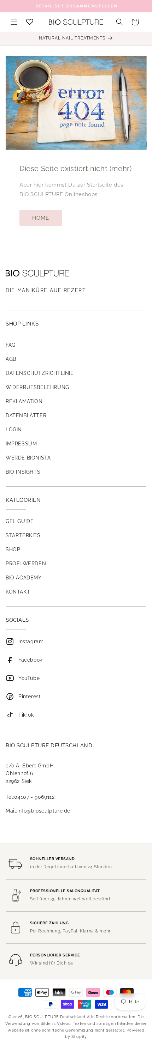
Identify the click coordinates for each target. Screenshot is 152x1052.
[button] (14, 22)
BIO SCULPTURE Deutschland (55, 1017)
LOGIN (14, 429)
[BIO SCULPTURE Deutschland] (76, 273)
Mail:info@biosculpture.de (38, 811)
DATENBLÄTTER (26, 415)
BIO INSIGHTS (23, 472)
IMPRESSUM (21, 443)
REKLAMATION (24, 401)
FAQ (11, 345)
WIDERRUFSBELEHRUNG (37, 387)
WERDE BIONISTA (28, 458)
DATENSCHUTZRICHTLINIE (40, 373)
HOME (40, 218)
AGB (11, 359)
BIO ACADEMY (24, 577)
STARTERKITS (23, 535)
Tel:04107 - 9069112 (30, 797)
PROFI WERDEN (26, 563)
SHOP (13, 549)
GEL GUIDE (20, 521)
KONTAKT (18, 592)
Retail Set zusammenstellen (76, 6)
